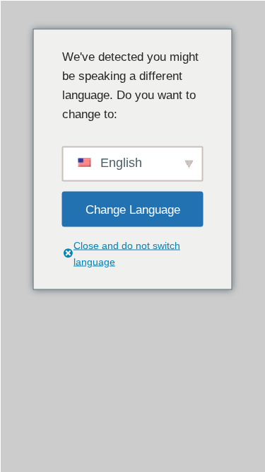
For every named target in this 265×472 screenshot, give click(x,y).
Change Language (133, 209)
